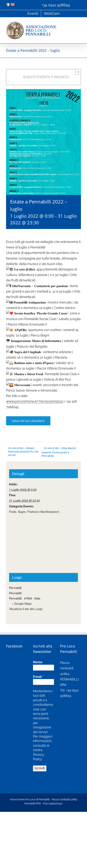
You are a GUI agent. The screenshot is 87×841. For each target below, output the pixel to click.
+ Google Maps (22, 603)
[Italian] (8, 4)
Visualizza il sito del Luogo (26, 609)
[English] (13, 4)
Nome (37, 662)
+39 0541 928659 (55, 5)
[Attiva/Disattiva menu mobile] (79, 23)
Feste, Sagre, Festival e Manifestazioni (34, 512)
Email (38, 677)
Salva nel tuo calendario (28, 421)
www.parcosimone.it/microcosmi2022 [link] (34, 401)
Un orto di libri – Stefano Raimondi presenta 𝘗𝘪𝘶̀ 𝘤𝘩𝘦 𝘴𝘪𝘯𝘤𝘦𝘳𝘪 (23, 451)
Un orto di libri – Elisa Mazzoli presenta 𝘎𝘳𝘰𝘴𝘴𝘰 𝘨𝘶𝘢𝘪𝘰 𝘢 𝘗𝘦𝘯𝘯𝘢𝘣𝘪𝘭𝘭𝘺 (58, 451)
